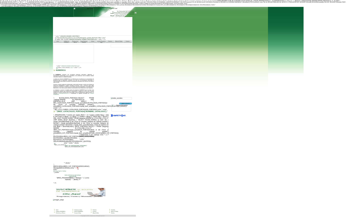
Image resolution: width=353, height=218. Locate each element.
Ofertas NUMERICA (78, 211)
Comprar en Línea (78, 209)
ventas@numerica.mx (64, 93)
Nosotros (110, 41)
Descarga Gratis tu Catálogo (59, 171)
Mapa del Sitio (96, 213)
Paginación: (72, 176)
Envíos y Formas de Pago (101, 42)
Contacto (128, 41)
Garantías (113, 209)
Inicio (58, 41)
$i (83, 178)
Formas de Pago (77, 213)
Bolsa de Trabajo (118, 41)
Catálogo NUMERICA (60, 211)
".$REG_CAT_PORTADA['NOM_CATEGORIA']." (75, 145)
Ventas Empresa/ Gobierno (83, 42)
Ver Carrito (112, 12)
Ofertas (92, 41)
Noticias (112, 213)
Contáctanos (112, 8)
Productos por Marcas (75, 42)
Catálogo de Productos (66, 42)
